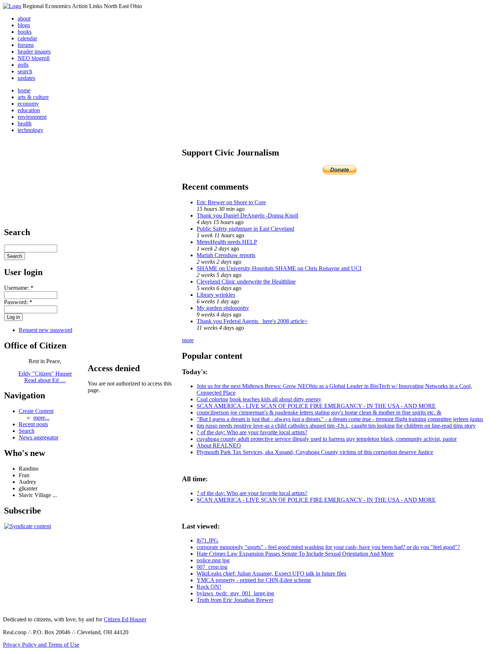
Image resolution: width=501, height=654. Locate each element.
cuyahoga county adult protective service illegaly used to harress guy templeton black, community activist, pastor (327, 439)
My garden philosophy (223, 308)
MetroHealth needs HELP (227, 242)
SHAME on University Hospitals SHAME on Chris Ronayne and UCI (279, 268)
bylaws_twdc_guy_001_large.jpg (235, 593)
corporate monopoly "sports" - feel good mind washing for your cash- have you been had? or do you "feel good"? (328, 547)
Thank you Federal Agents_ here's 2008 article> (252, 321)
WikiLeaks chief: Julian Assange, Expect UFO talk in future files (271, 573)
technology (30, 130)
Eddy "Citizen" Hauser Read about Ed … (45, 376)
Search (26, 431)
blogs (24, 25)
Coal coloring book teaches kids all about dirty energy (259, 399)
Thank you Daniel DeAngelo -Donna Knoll (247, 215)
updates (26, 78)
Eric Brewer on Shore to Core (231, 202)
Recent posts (33, 424)
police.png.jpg (213, 560)
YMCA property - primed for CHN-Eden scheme (254, 580)
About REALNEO (219, 445)
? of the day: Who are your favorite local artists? (252, 432)
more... (41, 417)
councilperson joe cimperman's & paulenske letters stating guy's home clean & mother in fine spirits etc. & (319, 412)
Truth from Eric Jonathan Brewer (235, 600)
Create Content (36, 411)
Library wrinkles (216, 295)
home (24, 90)
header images (34, 51)
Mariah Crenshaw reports (226, 255)
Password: (18, 302)
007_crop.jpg (212, 567)
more (188, 340)
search (25, 71)
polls (23, 65)
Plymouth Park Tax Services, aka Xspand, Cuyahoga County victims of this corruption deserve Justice (315, 452)
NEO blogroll (34, 58)
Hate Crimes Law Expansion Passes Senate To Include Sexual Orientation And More (295, 554)
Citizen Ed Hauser (125, 619)
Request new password (45, 330)
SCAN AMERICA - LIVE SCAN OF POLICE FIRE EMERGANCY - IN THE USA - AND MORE (316, 406)
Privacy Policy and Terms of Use (41, 645)
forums (26, 45)
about (24, 18)
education (29, 110)
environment (32, 117)
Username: (18, 288)
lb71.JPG (207, 540)
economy (28, 104)
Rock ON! (209, 587)
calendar (27, 38)
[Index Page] (12, 6)
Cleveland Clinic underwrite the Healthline (246, 281)
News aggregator (38, 437)
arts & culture (33, 97)
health (25, 123)
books (25, 32)
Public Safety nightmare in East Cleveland (245, 229)
